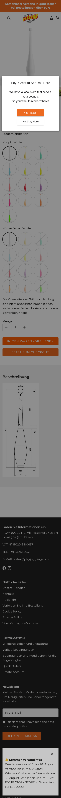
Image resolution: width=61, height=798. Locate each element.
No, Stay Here (31, 121)
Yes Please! (30, 112)
